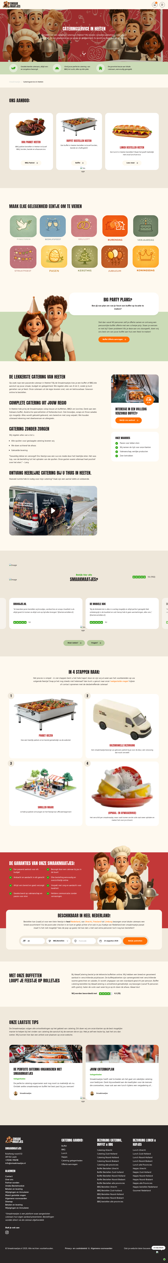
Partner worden (12, 1183)
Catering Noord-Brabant (108, 1161)
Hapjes (64, 1157)
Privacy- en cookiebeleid (76, 1248)
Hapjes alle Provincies (142, 1183)
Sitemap (9, 1201)
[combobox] (58, 941)
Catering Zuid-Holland (107, 1154)
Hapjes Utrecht (139, 1168)
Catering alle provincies (107, 1165)
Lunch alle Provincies (142, 1165)
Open (156, 6)
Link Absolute (31, 141)
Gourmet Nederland (142, 1190)
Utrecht (88, 921)
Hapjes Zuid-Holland (142, 1172)
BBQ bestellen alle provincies (110, 1201)
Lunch (64, 1153)
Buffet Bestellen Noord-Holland (111, 1176)
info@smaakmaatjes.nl (15, 1163)
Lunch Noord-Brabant (143, 1161)
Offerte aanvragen (69, 1164)
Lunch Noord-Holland (142, 1157)
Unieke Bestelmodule (14, 1186)
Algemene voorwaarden (16, 1198)
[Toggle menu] (162, 4)
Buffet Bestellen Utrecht (108, 1168)
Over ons (9, 1179)
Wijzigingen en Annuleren (17, 1192)
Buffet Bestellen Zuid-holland (110, 1172)
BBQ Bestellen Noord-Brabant (110, 1198)
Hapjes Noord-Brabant (143, 1179)
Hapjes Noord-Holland (143, 1176)
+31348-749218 (11, 1160)
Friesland (97, 921)
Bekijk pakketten (135, 940)
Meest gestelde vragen (15, 1195)
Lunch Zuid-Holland (142, 1154)
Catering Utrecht (104, 1150)
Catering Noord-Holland (108, 1157)
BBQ (63, 1149)
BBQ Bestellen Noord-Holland (110, 1194)
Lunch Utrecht (139, 1150)
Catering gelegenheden (72, 1160)
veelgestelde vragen (119, 681)
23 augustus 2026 (111, 940)
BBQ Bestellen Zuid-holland (109, 1190)
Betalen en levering (14, 1189)
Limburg (108, 921)
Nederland (75, 921)
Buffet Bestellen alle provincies (111, 1183)
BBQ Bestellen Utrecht (107, 1187)
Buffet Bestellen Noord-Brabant (111, 1179)
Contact (9, 1176)
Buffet (64, 1146)
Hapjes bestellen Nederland (145, 1187)
